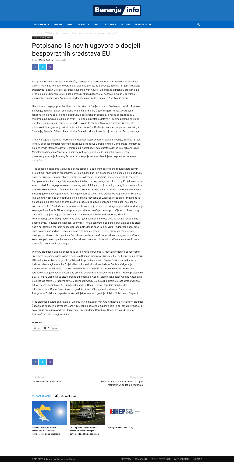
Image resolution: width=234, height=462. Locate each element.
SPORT (70, 24)
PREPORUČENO (51, 33)
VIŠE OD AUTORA (65, 396)
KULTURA (110, 24)
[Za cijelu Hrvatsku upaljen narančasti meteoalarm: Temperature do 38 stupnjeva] (49, 413)
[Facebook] (35, 67)
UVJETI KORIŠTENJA (182, 459)
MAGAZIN (83, 24)
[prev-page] (34, 440)
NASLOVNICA (41, 24)
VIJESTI (57, 24)
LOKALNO (197, 459)
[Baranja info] (117, 10)
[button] (198, 24)
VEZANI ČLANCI (41, 396)
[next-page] (39, 440)
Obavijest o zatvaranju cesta (47, 381)
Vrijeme (125, 24)
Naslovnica (37, 33)
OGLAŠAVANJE (141, 459)
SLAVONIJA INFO (144, 24)
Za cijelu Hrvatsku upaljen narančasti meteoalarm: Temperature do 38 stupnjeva (46, 430)
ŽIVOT (97, 24)
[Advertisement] (87, 339)
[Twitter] (42, 67)
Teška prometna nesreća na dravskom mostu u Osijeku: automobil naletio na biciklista (84, 430)
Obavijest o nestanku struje (121, 427)
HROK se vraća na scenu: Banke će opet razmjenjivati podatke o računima (122, 383)
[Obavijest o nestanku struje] (125, 413)
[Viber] (50, 67)
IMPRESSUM (126, 459)
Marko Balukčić (46, 60)
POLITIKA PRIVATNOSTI (160, 459)
